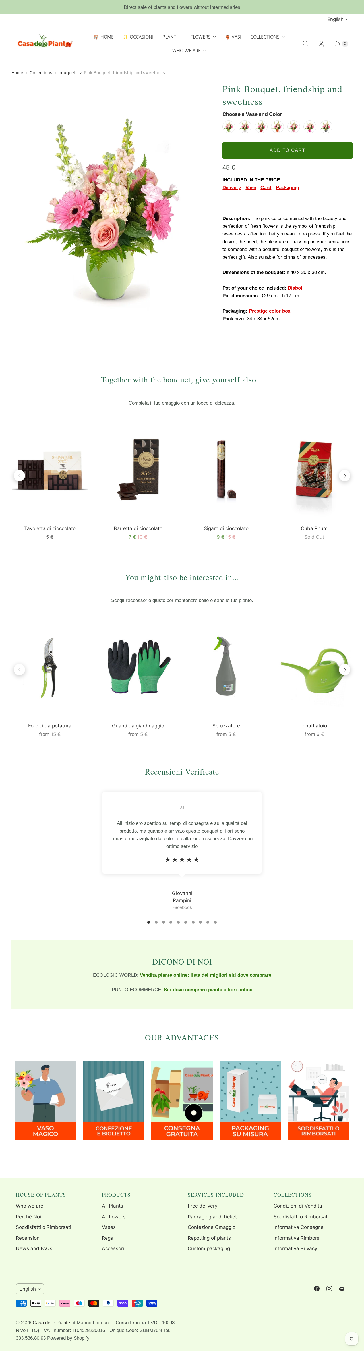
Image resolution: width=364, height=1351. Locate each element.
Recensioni (28, 1238)
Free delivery (202, 1206)
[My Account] (321, 44)
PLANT (169, 37)
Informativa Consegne (299, 1227)
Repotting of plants (209, 1238)
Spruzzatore (226, 726)
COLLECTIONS (265, 37)
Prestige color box (269, 311)
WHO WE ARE (186, 50)
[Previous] (19, 475)
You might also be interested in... (182, 577)
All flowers (114, 1217)
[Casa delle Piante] (44, 44)
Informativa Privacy (295, 1248)
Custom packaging (209, 1248)
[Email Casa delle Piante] (342, 1288)
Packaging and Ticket (212, 1217)
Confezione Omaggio (211, 1227)
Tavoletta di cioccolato (50, 528)
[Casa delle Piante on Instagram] (329, 1288)
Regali (109, 1238)
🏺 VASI (233, 37)
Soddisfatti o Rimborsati (43, 1227)
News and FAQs (34, 1248)
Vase (250, 187)
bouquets (68, 72)
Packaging (287, 187)
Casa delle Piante (51, 1322)
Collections (41, 72)
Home (17, 72)
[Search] (305, 44)
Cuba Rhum (314, 528)
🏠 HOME (104, 37)
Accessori (113, 1248)
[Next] (344, 475)
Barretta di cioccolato (138, 528)
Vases (109, 1227)
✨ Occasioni (138, 37)
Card (265, 187)
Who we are (29, 1206)
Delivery (231, 187)
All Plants (112, 1206)
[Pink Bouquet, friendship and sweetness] (108, 212)
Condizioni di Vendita (298, 1206)
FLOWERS (201, 37)
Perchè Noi (28, 1217)
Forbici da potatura (49, 726)
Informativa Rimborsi (297, 1238)
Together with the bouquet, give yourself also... (182, 379)
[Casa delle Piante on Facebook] (317, 1288)
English (335, 19)
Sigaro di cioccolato (226, 528)
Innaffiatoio (314, 726)
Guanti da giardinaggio (138, 726)
